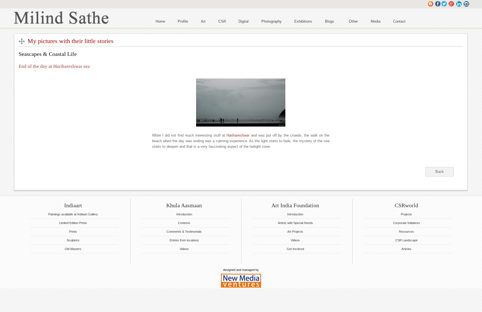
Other (353, 21)
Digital (243, 21)
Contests (184, 223)
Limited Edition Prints (73, 223)
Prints (73, 231)
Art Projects (295, 231)
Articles (406, 249)
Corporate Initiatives (406, 223)
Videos (184, 249)
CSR (222, 21)
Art (203, 21)
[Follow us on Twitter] (444, 6)
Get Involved (295, 249)
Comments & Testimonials (184, 231)
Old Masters (73, 249)
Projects (406, 214)
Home (160, 21)
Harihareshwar (237, 135)
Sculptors (73, 240)
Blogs (329, 21)
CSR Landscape (406, 240)
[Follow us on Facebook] (437, 6)
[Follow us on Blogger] (430, 6)
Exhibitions (303, 21)
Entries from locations (184, 240)
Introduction (184, 214)
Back (439, 172)
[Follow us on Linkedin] (459, 6)
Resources (406, 231)
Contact (399, 21)
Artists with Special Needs (295, 223)
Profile (183, 21)
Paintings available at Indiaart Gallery (73, 214)
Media (375, 21)
